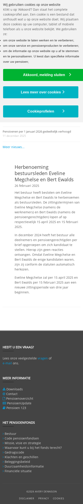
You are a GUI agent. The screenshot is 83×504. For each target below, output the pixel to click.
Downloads (14, 389)
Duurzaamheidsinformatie (24, 466)
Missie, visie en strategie (23, 443)
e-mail (7, 363)
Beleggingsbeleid (17, 462)
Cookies (58, 498)
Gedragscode (14, 452)
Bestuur (10, 433)
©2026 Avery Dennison (41, 491)
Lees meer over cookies (41, 92)
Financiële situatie (18, 471)
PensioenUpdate (19, 403)
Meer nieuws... (14, 147)
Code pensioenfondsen (22, 438)
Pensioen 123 (16, 408)
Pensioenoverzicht (19, 398)
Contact (11, 394)
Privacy (43, 498)
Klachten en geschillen (21, 457)
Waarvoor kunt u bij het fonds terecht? (33, 448)
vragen (43, 358)
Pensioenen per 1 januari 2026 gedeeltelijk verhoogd (37, 131)
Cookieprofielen (40, 111)
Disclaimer (26, 498)
